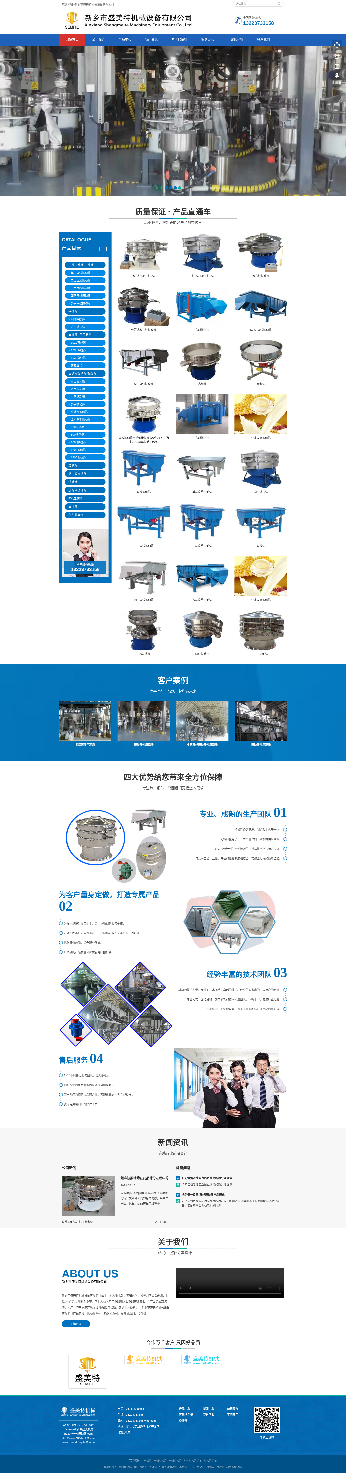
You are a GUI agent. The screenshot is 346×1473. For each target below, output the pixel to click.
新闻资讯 (151, 39)
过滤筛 (72, 465)
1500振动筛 (78, 457)
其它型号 (76, 365)
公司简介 (98, 39)
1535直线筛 (78, 357)
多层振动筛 (78, 404)
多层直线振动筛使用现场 (202, 744)
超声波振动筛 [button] (234, 1467)
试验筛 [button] (210, 1467)
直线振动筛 (235, 39)
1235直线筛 (78, 350)
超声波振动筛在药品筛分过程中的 (145, 1178)
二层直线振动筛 (81, 280)
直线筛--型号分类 (80, 334)
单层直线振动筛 (81, 272)
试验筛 (72, 482)
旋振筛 (183, 1420)
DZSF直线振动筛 (261, 329)
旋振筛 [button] (183, 1467)
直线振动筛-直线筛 (81, 265)
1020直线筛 (78, 342)
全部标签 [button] (109, 1467)
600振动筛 (77, 427)
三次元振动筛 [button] (197, 1467)
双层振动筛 (78, 389)
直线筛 (261, 545)
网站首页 (72, 39)
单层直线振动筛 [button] (168, 1467)
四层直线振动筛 (81, 295)
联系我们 (263, 39)
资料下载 (208, 1414)
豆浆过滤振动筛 (261, 437)
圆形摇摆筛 (78, 319)
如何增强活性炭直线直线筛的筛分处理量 (207, 1178)
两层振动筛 (202, 653)
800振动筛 (77, 434)
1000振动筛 (78, 442)
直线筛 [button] (153, 1467)
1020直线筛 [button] (140, 1467)
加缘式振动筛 (77, 490)
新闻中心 (208, 1408)
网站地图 (124, 1432)
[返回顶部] (337, 77)
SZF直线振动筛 (143, 383)
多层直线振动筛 (81, 303)
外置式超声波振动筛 (143, 329)
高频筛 (202, 383)
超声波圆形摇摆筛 (144, 275)
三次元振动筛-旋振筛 (82, 373)
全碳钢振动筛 (79, 411)
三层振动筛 (78, 396)
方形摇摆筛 (179, 39)
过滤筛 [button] (220, 1467)
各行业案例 (75, 515)
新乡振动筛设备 (193, 1460)
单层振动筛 (78, 381)
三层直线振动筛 (81, 288)
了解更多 (75, 1323)
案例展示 (207, 39)
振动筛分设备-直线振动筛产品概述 (203, 1194)
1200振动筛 (78, 449)
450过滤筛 (75, 498)
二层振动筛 (261, 653)
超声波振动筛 (77, 473)
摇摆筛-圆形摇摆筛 (202, 275)
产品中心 (125, 39)
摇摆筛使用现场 (85, 744)
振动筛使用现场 (144, 744)
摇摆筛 (72, 311)
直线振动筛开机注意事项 (77, 1221)
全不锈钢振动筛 (81, 419)
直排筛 (72, 506)
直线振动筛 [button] (125, 1467)
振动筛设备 (210, 1460)
